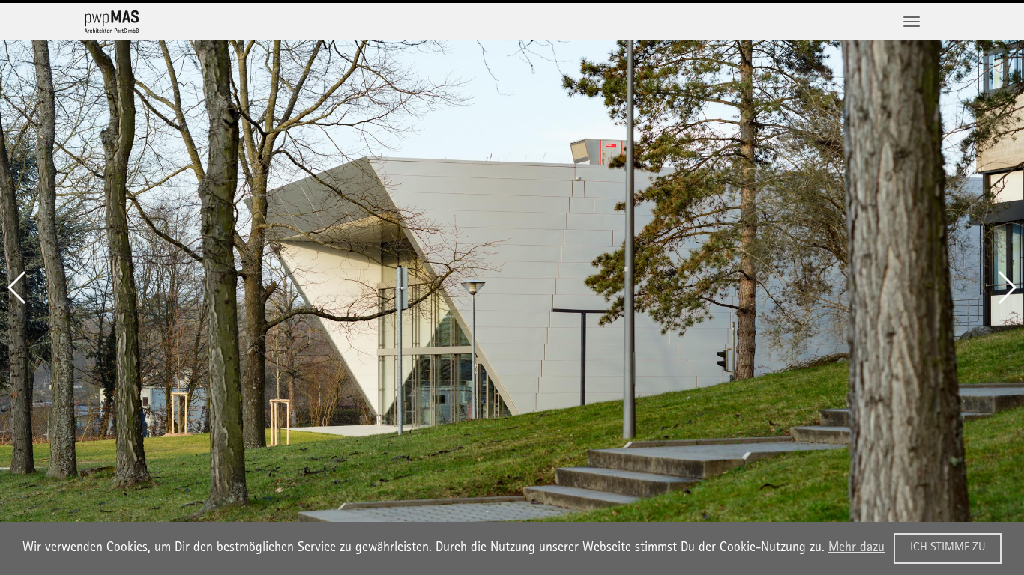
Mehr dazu (856, 548)
